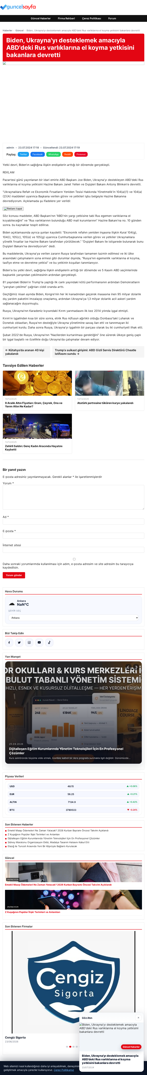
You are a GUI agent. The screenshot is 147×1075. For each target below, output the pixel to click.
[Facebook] (9, 642)
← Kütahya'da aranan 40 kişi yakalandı (24, 351)
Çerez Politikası (91, 18)
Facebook (38, 154)
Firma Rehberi (66, 18)
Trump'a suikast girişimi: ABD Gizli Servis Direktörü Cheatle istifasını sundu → (95, 351)
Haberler (7, 30)
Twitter (23, 154)
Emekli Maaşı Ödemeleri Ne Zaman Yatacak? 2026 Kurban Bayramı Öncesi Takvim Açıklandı (58, 830)
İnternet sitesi (12, 545)
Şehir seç (14, 610)
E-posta (9, 531)
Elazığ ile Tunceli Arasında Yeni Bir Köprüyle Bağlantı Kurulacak (42, 846)
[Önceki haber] (128, 667)
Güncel (19, 30)
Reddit (67, 154)
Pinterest (81, 154)
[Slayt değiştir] (67, 1047)
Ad (6, 517)
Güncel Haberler (41, 18)
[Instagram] (29, 642)
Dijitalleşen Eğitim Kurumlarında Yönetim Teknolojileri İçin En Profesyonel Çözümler (54, 838)
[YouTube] (39, 642)
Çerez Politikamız (64, 1069)
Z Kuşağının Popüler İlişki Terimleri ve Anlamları (34, 834)
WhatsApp (53, 154)
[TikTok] (49, 642)
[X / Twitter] (19, 642)
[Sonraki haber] (136, 667)
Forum (112, 18)
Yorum (8, 483)
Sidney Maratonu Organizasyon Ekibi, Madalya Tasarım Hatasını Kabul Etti (48, 842)
